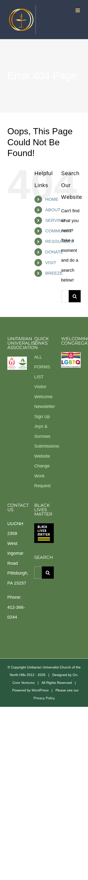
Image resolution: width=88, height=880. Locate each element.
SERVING (55, 220)
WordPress (40, 690)
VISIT (50, 262)
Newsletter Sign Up (44, 411)
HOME (51, 199)
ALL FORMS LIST (42, 367)
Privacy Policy (44, 698)
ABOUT (52, 209)
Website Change (42, 461)
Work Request (42, 481)
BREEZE (54, 273)
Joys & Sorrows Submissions (44, 436)
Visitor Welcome (43, 391)
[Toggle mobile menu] (78, 10)
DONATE (54, 251)
